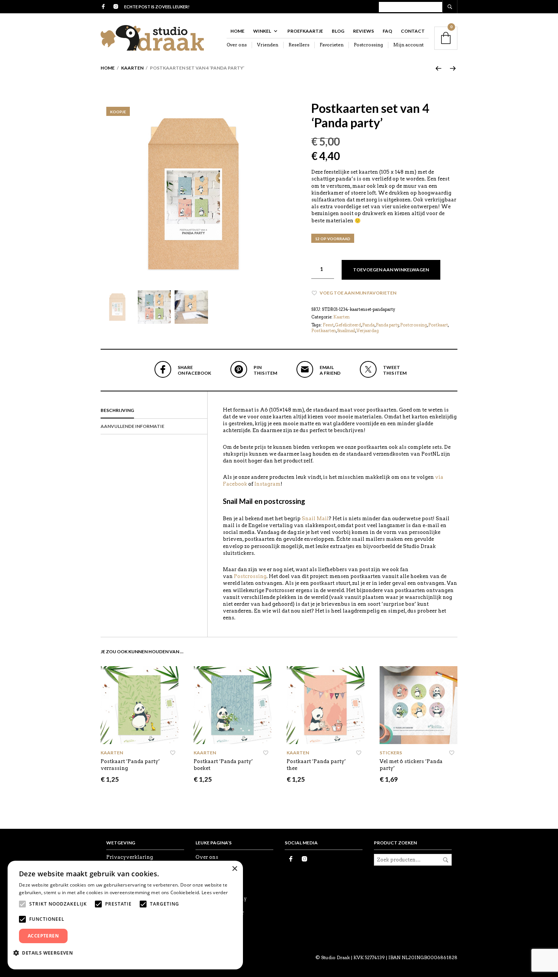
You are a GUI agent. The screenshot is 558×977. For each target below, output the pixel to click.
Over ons (237, 45)
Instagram (267, 484)
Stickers (391, 752)
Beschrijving (117, 410)
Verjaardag (367, 330)
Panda (368, 325)
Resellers (298, 45)
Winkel (262, 31)
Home (237, 31)
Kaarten (132, 68)
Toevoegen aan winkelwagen (391, 269)
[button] (46, 952)
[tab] (154, 411)
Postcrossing (368, 45)
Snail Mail (315, 518)
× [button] (234, 869)
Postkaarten (323, 330)
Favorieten (332, 45)
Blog (338, 31)
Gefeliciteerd (348, 325)
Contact (413, 31)
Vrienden (267, 45)
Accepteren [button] (43, 936)
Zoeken (446, 860)
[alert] (125, 915)
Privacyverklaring (129, 857)
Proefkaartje (305, 31)
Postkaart (438, 325)
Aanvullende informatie (132, 426)
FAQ (387, 31)
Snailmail (346, 330)
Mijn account (408, 45)
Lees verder (215, 892)
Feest (328, 325)
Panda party (387, 325)
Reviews (363, 31)
